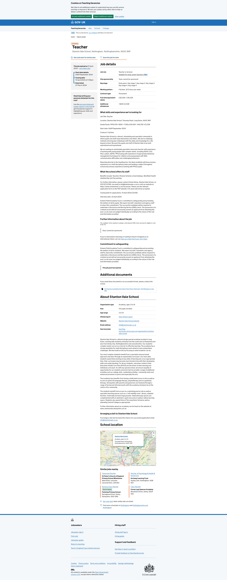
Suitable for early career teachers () (133, 75)
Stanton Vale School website (129, 321)
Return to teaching (77, 544)
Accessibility (111, 563)
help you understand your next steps (134, 239)
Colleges (106, 28)
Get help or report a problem (125, 549)
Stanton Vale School (121, 436)
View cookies (119, 16)
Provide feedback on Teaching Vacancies (129, 553)
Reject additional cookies (103, 16)
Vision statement (77, 566)
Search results (81, 37)
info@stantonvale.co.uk (127, 325)
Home (73, 37)
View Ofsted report (126, 317)
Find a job (74, 536)
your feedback (93, 33)
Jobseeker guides (77, 540)
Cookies (74, 563)
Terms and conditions (98, 563)
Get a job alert (108, 501)
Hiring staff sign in (121, 532)
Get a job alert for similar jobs (84, 57)
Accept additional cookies (81, 16)
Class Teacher (136, 487)
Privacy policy (83, 563)
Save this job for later (111, 57)
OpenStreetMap (146, 465)
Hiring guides (119, 536)
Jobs (90, 28)
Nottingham (125, 505)
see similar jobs (84, 68)
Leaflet (134, 465)
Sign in (154, 22)
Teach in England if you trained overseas (85, 548)
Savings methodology (126, 563)
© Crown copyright (149, 574)
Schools (97, 28)
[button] (128, 448)
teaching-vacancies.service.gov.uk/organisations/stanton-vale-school (136, 331)
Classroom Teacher (109, 473)
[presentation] (128, 448)
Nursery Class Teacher (110, 487)
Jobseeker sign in (77, 532)
